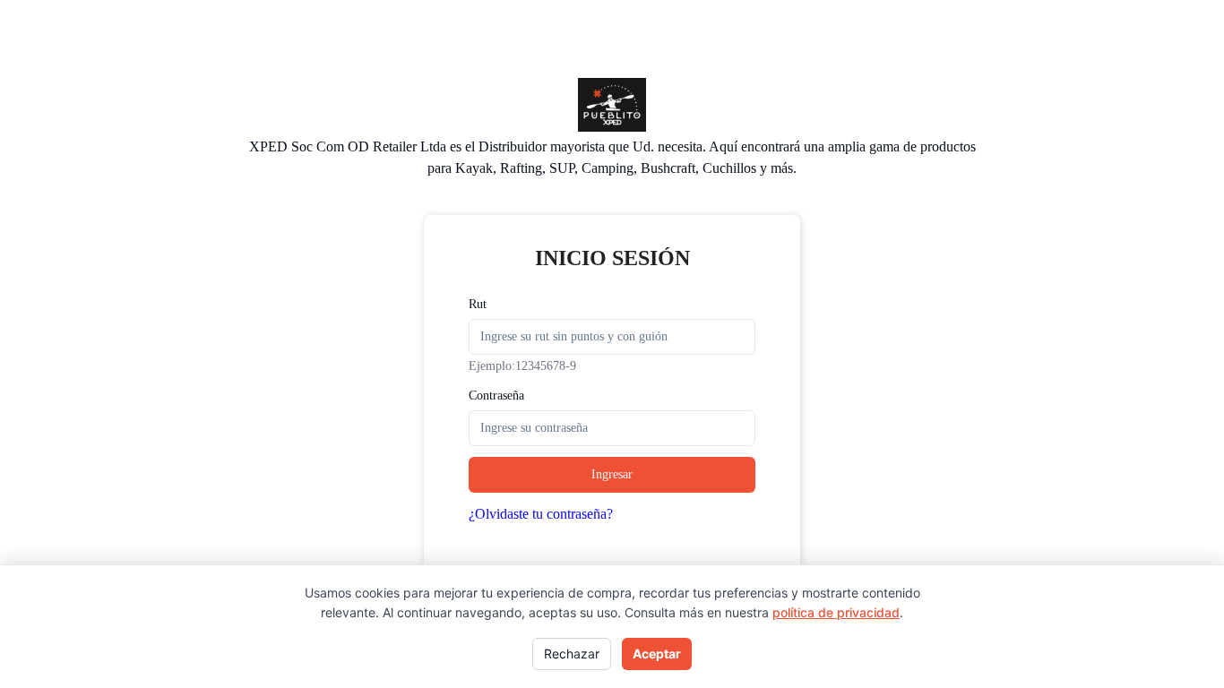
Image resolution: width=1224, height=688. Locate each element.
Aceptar (657, 653)
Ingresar (612, 474)
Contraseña (496, 395)
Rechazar (571, 653)
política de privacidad (836, 612)
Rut (478, 304)
